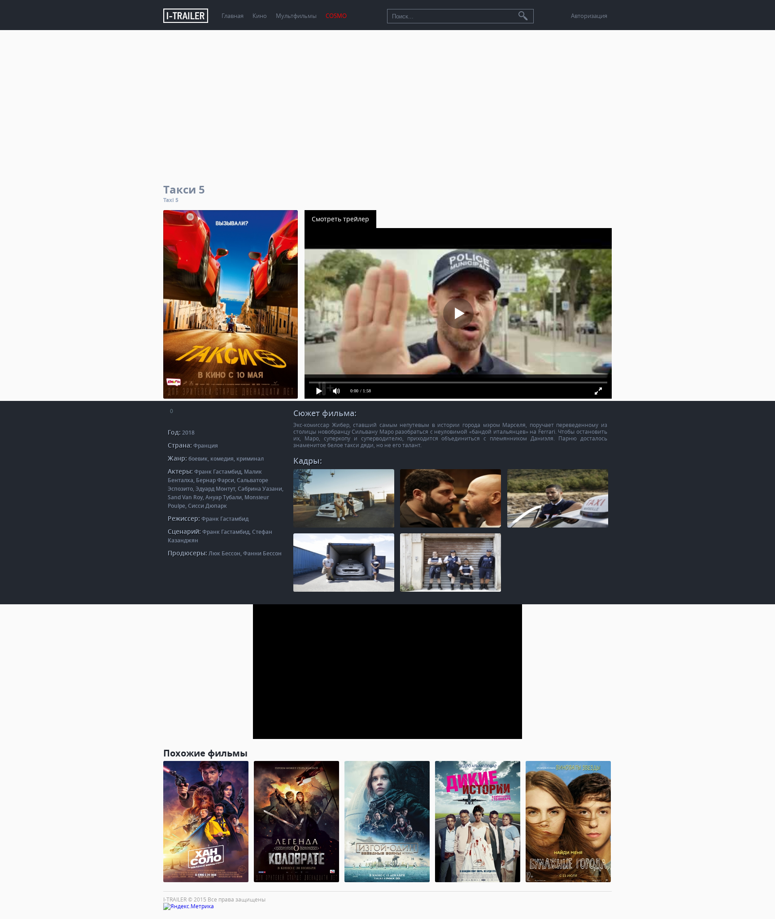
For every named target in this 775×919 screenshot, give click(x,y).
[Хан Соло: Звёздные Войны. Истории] (205, 821)
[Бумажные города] (568, 821)
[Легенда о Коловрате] (296, 821)
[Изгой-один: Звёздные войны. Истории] (387, 821)
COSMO (336, 16)
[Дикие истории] (477, 821)
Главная (233, 16)
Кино (260, 16)
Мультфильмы (296, 16)
